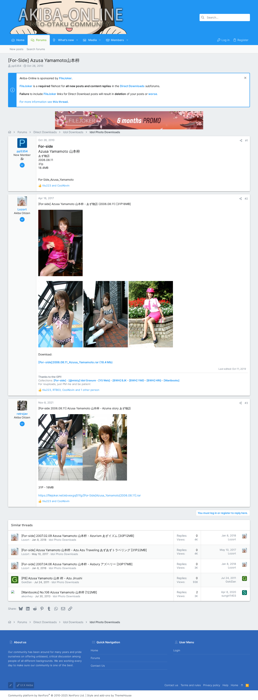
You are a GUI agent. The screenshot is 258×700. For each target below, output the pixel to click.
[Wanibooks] (171, 380)
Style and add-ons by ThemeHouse (109, 695)
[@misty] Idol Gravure (82, 380)
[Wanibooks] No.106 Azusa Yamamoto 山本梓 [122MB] (59, 592)
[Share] (241, 140)
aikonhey (27, 596)
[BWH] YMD (136, 380)
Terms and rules (191, 685)
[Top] (241, 685)
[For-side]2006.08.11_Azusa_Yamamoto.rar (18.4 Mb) (75, 362)
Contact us (98, 665)
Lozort (25, 539)
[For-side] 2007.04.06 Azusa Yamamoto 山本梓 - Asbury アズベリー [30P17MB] (76, 564)
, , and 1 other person (70, 389)
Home (94, 650)
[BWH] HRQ (154, 380)
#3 (246, 403)
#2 (246, 198)
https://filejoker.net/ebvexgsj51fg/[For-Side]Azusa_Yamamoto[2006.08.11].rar (89, 495)
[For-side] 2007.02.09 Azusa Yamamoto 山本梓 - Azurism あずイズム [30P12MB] (77, 536)
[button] (77, 40)
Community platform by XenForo (46, 695)
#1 (246, 140)
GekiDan (26, 582)
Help (225, 685)
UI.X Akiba (26, 685)
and (56, 185)
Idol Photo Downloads (62, 539)
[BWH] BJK (119, 380)
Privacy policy (211, 685)
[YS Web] (104, 380)
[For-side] (60, 380)
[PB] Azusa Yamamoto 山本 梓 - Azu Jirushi (51, 578)
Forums (95, 658)
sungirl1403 (229, 595)
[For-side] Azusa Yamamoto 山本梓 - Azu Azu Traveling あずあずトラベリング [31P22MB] (84, 550)
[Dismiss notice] (245, 78)
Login (176, 650)
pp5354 (16, 65)
